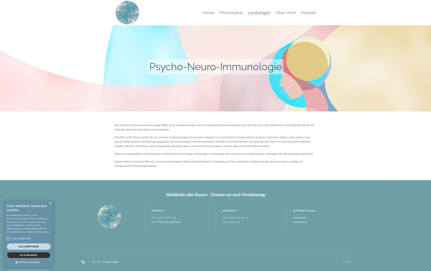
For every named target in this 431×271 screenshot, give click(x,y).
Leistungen (259, 12)
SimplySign (112, 261)
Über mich (286, 12)
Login (346, 262)
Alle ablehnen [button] (28, 255)
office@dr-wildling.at (169, 222)
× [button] (50, 203)
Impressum (299, 217)
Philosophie (231, 12)
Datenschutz (300, 222)
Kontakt (309, 12)
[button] (29, 262)
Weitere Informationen (38, 231)
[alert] (28, 234)
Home (208, 12)
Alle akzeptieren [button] (29, 246)
